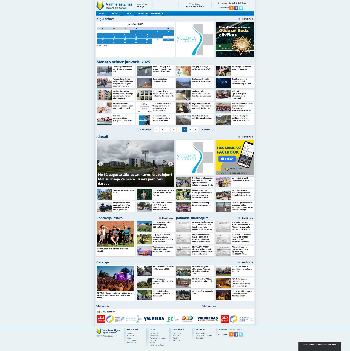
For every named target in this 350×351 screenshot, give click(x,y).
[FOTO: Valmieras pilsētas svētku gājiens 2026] (144, 270)
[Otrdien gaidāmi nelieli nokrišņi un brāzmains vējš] (104, 70)
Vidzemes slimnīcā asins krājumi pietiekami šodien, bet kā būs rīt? (162, 249)
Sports (152, 342)
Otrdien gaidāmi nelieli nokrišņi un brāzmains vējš (122, 68)
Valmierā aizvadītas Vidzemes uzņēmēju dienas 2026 (161, 293)
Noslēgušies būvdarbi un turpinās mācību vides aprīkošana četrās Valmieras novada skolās (202, 181)
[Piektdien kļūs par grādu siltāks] (104, 194)
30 (136, 42)
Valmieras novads (209, 306)
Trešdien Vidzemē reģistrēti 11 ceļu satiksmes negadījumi (241, 81)
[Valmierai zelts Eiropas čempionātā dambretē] (184, 206)
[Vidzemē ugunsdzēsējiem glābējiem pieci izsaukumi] (224, 95)
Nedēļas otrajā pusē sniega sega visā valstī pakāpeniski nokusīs (161, 68)
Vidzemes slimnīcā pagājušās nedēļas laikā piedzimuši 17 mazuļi (123, 105)
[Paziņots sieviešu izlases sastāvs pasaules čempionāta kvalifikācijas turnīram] (224, 107)
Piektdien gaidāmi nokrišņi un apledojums (202, 117)
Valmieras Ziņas (102, 306)
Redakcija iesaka (109, 218)
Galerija (102, 262)
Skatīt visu (247, 18)
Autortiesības (201, 333)
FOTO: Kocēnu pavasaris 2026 (202, 292)
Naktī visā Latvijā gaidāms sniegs (159, 80)
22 (125, 40)
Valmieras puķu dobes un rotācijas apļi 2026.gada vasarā (161, 224)
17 (147, 37)
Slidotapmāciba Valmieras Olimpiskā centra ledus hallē (161, 118)
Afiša (129, 13)
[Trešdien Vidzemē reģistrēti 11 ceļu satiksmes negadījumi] (224, 83)
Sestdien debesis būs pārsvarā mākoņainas (201, 80)
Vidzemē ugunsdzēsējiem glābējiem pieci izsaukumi (239, 94)
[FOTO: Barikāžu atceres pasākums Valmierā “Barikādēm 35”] (224, 295)
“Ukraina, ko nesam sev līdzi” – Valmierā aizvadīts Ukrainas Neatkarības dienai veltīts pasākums (162, 207)
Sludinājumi (143, 13)
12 (168, 34)
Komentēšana (201, 338)
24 (147, 40)
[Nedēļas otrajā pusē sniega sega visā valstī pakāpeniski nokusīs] (144, 70)
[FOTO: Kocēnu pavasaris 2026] (184, 295)
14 (114, 37)
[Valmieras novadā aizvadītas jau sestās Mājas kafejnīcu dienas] (224, 194)
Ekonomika (154, 335)
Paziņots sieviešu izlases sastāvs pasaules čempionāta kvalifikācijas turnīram (242, 107)
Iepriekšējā (145, 129)
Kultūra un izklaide (157, 345)
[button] (236, 9)
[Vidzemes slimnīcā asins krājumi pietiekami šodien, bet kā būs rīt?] (144, 251)
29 (125, 42)
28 (114, 42)
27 (102, 42)
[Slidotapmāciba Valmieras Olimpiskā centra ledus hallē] (144, 119)
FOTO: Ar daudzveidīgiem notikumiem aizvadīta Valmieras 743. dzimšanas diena (114, 295)
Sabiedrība (154, 333)
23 (136, 40)
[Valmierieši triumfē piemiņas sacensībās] (224, 182)
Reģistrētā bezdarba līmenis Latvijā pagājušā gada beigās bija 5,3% (202, 105)
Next (170, 164)
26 (168, 40)
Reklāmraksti (157, 13)
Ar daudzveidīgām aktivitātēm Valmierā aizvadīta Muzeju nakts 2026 (202, 270)
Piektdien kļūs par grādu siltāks (123, 191)
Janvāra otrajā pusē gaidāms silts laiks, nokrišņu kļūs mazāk (241, 118)
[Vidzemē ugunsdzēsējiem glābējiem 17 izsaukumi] (104, 119)
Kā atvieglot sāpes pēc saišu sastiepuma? (241, 67)
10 (147, 34)
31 (147, 42)
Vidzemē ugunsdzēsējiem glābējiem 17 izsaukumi (122, 118)
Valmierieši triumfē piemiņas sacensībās (241, 179)
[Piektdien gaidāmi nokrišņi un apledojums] (184, 119)
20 (102, 40)
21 (114, 40)
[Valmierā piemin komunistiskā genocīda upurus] (144, 283)
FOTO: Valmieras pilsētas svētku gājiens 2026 (163, 267)
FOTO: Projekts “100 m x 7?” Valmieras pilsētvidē (202, 280)
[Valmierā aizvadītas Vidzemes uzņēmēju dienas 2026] (144, 295)
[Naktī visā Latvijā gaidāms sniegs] (144, 83)
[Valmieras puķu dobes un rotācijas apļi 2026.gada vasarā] (144, 226)
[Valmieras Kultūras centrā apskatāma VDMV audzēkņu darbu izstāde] (144, 95)
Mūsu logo (177, 340)
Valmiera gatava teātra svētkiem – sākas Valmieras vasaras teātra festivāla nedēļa (242, 206)
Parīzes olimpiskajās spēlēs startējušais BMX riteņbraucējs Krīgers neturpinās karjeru (123, 82)
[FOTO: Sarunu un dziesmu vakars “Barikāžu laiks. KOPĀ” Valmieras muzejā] (224, 283)
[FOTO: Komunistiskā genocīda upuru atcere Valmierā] (224, 270)
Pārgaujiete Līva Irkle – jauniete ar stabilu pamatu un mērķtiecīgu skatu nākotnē (162, 238)
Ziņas (101, 13)
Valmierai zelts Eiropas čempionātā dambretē (202, 203)
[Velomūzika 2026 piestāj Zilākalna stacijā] (115, 234)
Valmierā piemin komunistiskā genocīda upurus (162, 281)
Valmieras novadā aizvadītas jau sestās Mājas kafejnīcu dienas (241, 192)
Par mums (222, 3)
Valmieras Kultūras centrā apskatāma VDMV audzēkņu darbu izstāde (163, 93)
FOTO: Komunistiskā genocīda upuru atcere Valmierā (242, 268)
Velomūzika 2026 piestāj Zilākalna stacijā (112, 249)
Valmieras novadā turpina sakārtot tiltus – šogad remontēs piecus (131, 181)
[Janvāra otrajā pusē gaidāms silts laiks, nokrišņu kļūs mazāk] (224, 119)
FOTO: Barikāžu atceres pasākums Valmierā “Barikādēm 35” (242, 293)
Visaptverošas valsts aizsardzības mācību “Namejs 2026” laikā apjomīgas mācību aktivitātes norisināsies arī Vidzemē (123, 208)
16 (136, 37)
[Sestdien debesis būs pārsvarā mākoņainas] (184, 83)
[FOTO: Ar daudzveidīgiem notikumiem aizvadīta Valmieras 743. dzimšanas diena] (115, 278)
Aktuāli (102, 136)
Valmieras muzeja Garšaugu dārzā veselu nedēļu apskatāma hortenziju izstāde (202, 193)
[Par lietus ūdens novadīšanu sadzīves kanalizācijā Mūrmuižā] (184, 95)
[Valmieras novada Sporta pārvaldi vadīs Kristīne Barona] (144, 194)
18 (157, 37)
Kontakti (233, 3)
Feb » (105, 45)
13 (102, 37)
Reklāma (242, 3)
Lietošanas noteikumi (204, 335)
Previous (100, 164)
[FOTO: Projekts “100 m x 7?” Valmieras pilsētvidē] (184, 283)
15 (125, 37)
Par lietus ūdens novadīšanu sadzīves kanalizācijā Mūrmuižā (201, 93)
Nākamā (206, 129)
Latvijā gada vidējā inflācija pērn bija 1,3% (201, 67)
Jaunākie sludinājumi (192, 218)
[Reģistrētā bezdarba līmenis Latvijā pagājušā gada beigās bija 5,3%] (184, 107)
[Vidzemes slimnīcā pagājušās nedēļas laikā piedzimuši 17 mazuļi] (104, 107)
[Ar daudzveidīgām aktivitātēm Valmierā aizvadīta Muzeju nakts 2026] (184, 270)
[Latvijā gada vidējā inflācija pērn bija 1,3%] (184, 70)
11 (157, 34)
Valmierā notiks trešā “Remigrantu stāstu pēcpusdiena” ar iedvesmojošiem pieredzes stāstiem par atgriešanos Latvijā (162, 109)
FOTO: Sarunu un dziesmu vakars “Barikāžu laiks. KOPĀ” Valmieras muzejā (241, 282)
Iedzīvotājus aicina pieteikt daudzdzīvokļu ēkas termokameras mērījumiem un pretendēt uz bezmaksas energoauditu (123, 98)
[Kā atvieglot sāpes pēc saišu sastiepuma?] (224, 70)
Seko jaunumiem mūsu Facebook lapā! (319, 344)
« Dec (99, 45)
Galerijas (115, 13)
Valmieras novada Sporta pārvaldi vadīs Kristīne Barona (163, 192)
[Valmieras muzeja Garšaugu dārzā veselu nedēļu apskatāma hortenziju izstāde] (184, 194)
